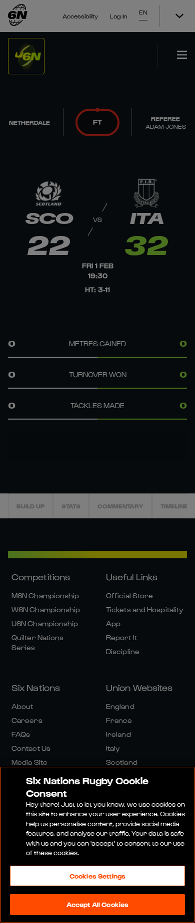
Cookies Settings (98, 876)
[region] (97, 844)
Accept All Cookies (97, 904)
